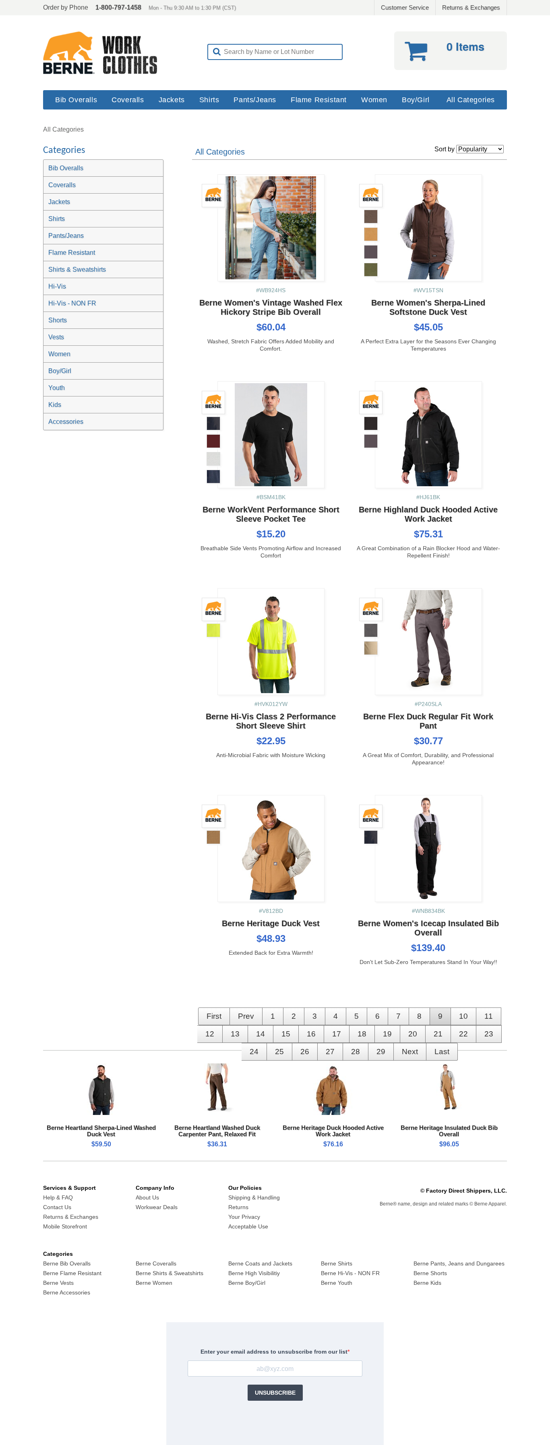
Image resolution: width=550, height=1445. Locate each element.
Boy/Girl (416, 100)
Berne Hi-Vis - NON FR (350, 1273)
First (214, 1016)
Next (410, 1051)
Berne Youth (336, 1283)
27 (330, 1051)
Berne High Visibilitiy (254, 1273)
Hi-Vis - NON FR (72, 303)
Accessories (65, 421)
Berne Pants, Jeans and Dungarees (459, 1263)
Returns (238, 1207)
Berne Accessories (66, 1292)
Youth (56, 387)
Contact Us (57, 1207)
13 (235, 1034)
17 (336, 1034)
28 (355, 1051)
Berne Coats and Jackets (260, 1263)
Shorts (57, 320)
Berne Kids (427, 1283)
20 (412, 1034)
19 (387, 1034)
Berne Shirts (336, 1263)
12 (209, 1034)
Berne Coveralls (156, 1263)
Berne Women (154, 1283)
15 (285, 1034)
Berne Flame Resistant (72, 1273)
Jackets (172, 100)
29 (380, 1051)
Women (374, 100)
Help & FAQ (58, 1197)
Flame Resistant (319, 100)
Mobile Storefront (65, 1226)
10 (463, 1016)
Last (441, 1051)
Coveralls (128, 100)
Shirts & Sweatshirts (77, 269)
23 (488, 1034)
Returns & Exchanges (471, 7)
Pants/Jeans (255, 100)
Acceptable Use (248, 1226)
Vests (56, 337)
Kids (54, 404)
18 (362, 1034)
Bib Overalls (76, 100)
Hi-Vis (57, 286)
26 (304, 1051)
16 (311, 1034)
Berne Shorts (430, 1273)
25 (279, 1051)
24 (254, 1051)
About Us (147, 1197)
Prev (246, 1016)
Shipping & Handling (254, 1197)
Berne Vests (58, 1283)
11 (488, 1016)
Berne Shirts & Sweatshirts (169, 1273)
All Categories (471, 100)
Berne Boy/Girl (246, 1283)
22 (463, 1034)
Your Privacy (244, 1217)
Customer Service (405, 7)
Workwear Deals (157, 1207)
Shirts (209, 100)
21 (438, 1034)
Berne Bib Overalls (67, 1263)
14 (260, 1034)
